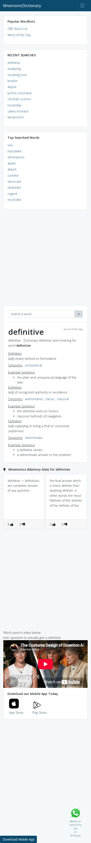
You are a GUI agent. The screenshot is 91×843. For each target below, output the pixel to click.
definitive (14, 63)
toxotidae (14, 105)
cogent (12, 194)
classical (63, 399)
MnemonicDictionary (22, 5)
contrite (13, 175)
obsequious (16, 157)
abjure (12, 87)
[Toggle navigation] (82, 6)
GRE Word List (18, 29)
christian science (19, 99)
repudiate (14, 151)
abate (12, 163)
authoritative (34, 399)
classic (50, 399)
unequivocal (33, 365)
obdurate (14, 187)
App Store (16, 712)
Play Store (39, 712)
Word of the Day (19, 35)
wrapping (14, 69)
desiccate (14, 181)
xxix (10, 145)
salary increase (18, 111)
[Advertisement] (45, 259)
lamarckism (16, 117)
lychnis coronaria (19, 93)
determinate (34, 438)
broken (13, 81)
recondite (14, 200)
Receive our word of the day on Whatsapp (75, 820)
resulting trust (17, 75)
